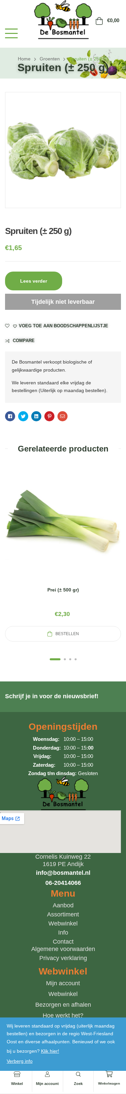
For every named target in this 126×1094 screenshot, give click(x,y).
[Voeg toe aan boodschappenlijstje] (79, 529)
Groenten (50, 58)
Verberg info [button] (20, 1061)
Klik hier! (50, 1051)
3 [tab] (70, 659)
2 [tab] (65, 659)
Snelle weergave (63, 529)
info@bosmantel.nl (63, 872)
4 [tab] (75, 659)
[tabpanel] (63, 553)
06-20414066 (63, 882)
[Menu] (11, 33)
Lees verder (33, 281)
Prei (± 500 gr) (63, 589)
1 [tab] (55, 659)
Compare (24, 340)
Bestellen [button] (67, 633)
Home (24, 58)
